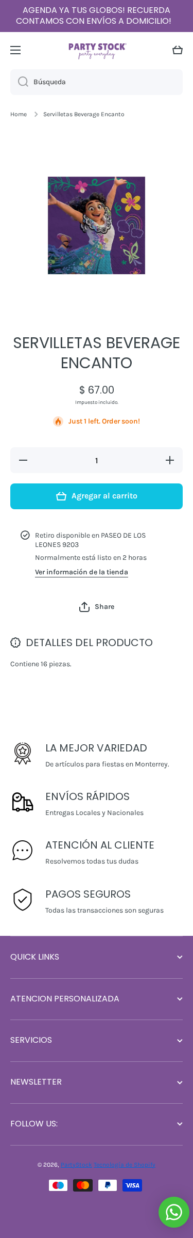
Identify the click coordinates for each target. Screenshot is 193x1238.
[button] (177, 50)
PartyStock (76, 1164)
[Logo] (97, 49)
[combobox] (96, 82)
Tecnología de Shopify (124, 1164)
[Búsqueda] (19, 82)
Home (18, 114)
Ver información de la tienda (81, 572)
